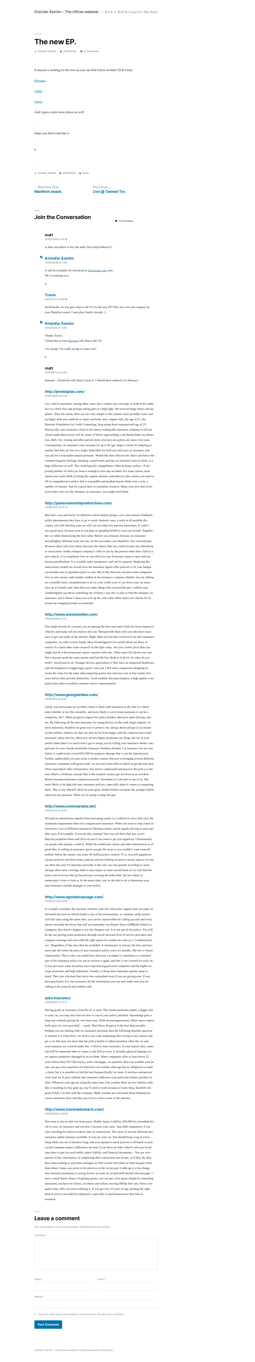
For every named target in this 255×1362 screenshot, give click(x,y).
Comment (40, 1235)
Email (101, 1279)
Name (38, 1279)
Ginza (38, 102)
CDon (38, 91)
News (85, 173)
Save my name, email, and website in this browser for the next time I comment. (81, 1314)
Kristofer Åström (47, 51)
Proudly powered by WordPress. (95, 1350)
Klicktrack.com (97, 270)
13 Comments (91, 51)
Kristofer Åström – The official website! (66, 12)
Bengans (40, 81)
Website (38, 1296)
